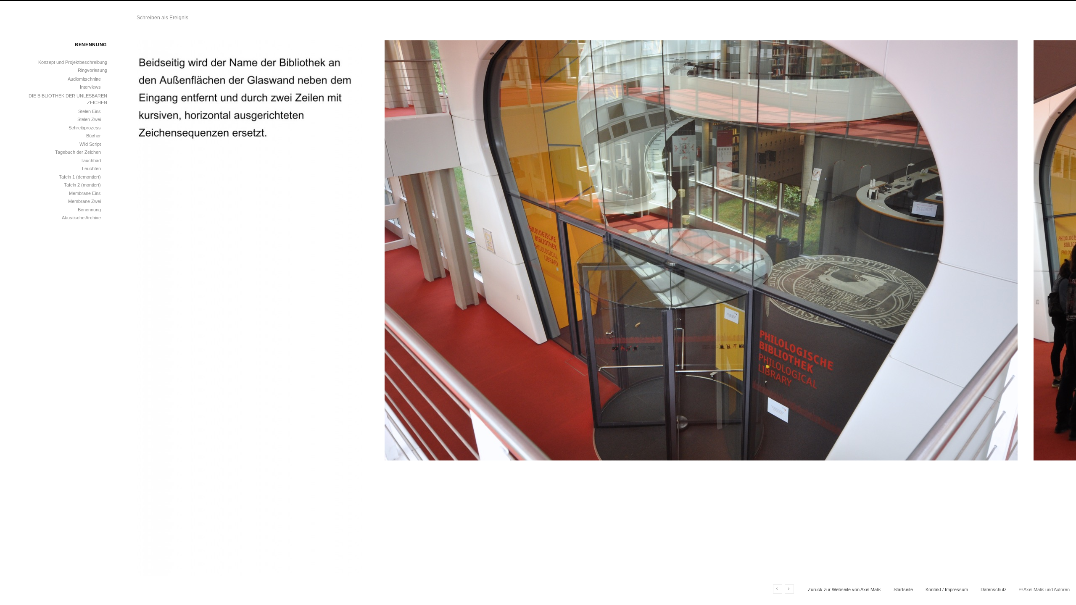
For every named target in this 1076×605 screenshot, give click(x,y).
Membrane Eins (85, 193)
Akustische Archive (81, 217)
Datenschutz (994, 589)
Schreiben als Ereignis (162, 18)
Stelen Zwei (89, 119)
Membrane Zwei (84, 201)
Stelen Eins (89, 111)
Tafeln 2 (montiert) (82, 184)
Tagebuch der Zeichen (78, 152)
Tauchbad (91, 160)
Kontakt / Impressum (947, 589)
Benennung (89, 209)
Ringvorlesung (92, 70)
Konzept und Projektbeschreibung (72, 62)
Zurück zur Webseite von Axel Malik (844, 589)
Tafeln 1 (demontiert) (80, 176)
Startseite (903, 589)
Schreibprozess (85, 127)
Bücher (93, 135)
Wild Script (90, 144)
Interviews (90, 86)
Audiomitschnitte (84, 79)
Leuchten (91, 168)
